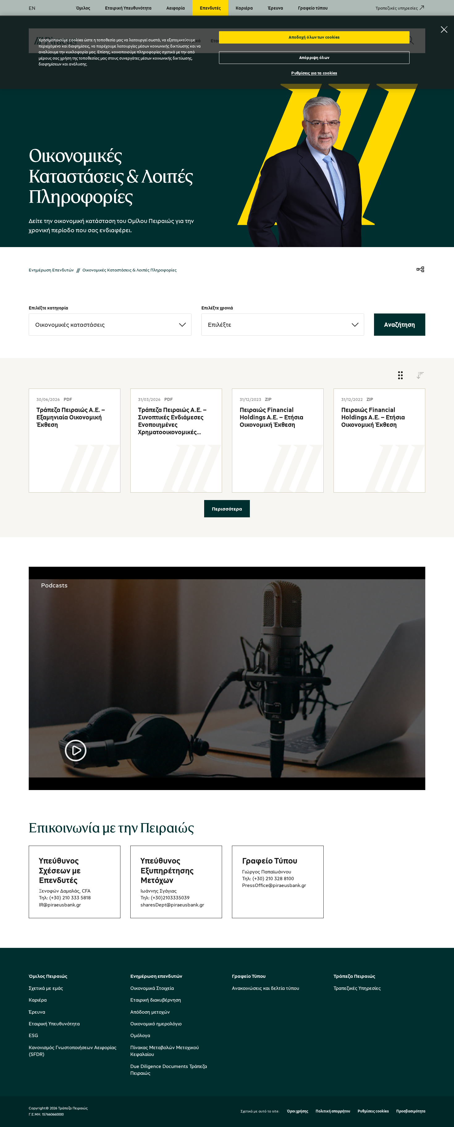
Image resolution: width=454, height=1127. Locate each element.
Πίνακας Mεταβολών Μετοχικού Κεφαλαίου (164, 1051)
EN (32, 8)
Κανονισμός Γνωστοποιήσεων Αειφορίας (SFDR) (72, 1051)
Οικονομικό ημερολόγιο (156, 1023)
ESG (33, 1035)
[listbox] (110, 324)
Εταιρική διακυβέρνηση (155, 999)
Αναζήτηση (399, 324)
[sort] (420, 375)
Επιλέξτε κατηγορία (48, 308)
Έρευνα (37, 1011)
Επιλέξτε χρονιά (217, 308)
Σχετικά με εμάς (46, 988)
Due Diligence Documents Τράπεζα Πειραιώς (168, 1069)
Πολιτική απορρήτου (333, 1111)
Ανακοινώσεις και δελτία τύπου (265, 988)
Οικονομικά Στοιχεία (152, 988)
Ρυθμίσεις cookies (373, 1111)
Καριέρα (38, 999)
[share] (420, 269)
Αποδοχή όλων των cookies (314, 37)
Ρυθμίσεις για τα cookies (314, 73)
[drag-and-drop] (401, 375)
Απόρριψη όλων (314, 57)
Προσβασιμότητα (410, 1111)
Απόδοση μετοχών (150, 1011)
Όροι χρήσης (297, 1111)
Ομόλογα (140, 1035)
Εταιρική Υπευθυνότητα (54, 1023)
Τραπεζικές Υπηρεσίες (357, 988)
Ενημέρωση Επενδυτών (51, 270)
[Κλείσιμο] (444, 29)
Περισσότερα (227, 508)
